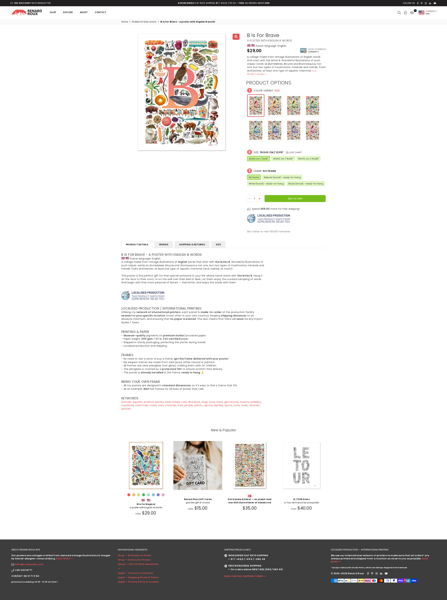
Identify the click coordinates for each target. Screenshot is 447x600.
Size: (275, 152)
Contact (100, 12)
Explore (68, 12)
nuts (180, 405)
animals (126, 402)
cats (184, 402)
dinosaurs (194, 402)
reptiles (218, 405)
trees (244, 405)
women (126, 409)
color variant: (264, 90)
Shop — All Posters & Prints (134, 555)
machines (127, 405)
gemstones (231, 402)
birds (168, 402)
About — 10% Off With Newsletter (138, 564)
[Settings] (405, 12)
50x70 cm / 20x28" (308, 158)
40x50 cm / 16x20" (283, 158)
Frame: (262, 170)
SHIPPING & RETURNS (192, 244)
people (188, 405)
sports (228, 405)
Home (124, 21)
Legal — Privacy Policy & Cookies (138, 581)
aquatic (137, 402)
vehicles (254, 405)
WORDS (163, 244)
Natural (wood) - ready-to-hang (282, 177)
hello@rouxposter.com (29, 564)
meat (153, 405)
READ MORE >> (64, 558)
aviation (149, 402)
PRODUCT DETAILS (137, 244)
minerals (170, 405)
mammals (141, 405)
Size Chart (295, 152)
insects (244, 402)
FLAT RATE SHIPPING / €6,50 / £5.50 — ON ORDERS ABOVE (224, 3)
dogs (204, 402)
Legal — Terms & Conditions (135, 573)
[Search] (399, 12)
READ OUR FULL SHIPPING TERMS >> (245, 576)
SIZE (218, 244)
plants (198, 405)
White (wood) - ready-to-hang (266, 183)
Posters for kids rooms (144, 21)
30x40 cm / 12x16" (258, 158)
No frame (254, 177)
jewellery (255, 402)
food (212, 402)
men (161, 405)
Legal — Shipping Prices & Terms (138, 577)
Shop (53, 12)
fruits (219, 402)
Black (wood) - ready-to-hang (305, 183)
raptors (207, 405)
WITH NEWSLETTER (32, 3)
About (84, 12)
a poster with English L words (301, 506)
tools (237, 405)
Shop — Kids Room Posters (134, 559)
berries (159, 402)
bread (176, 402)
